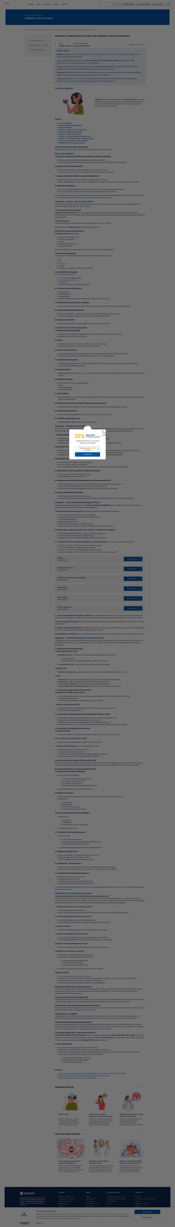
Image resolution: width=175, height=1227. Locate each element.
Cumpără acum (87, 454)
